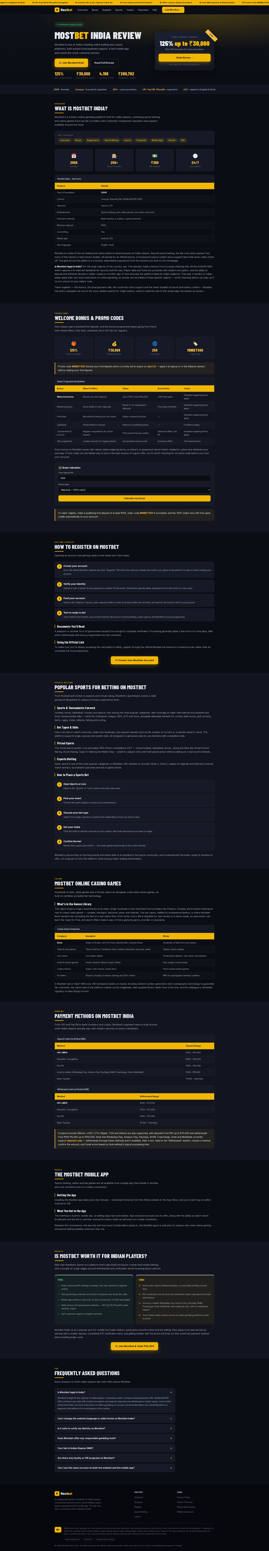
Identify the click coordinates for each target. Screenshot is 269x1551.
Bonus (95, 10)
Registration (93, 140)
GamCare (88, 1539)
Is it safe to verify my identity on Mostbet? (81, 1428)
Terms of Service (185, 1502)
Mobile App (157, 140)
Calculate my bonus (134, 498)
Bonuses (138, 1502)
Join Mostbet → (173, 10)
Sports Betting (112, 140)
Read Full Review (104, 62)
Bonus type (63, 484)
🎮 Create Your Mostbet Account (134, 660)
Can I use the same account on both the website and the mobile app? (96, 1467)
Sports (119, 10)
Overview (83, 10)
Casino (130, 10)
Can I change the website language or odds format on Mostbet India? (96, 1418)
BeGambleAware (73, 1539)
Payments (143, 10)
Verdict (171, 140)
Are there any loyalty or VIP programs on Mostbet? (86, 1458)
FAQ (155, 10)
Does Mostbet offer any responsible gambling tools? (87, 1438)
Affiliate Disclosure (185, 1512)
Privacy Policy (183, 1497)
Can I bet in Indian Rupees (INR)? (75, 1448)
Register (107, 10)
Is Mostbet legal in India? (71, 1392)
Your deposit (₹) (65, 473)
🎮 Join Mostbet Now (71, 62)
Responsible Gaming (186, 1507)
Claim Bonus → (184, 57)
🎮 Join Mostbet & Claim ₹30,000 (134, 1346)
